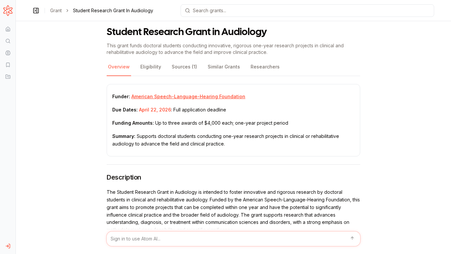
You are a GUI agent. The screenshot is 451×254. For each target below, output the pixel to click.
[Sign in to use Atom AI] (233, 239)
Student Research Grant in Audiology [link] (113, 10)
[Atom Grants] (8, 11)
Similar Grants (224, 66)
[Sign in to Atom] (8, 246)
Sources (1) (184, 66)
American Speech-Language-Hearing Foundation (188, 96)
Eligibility (150, 66)
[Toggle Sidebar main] (15, 127)
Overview (119, 66)
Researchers (265, 66)
